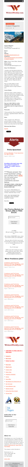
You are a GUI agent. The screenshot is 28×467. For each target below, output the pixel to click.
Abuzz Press (18, 445)
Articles (7, 376)
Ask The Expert (9, 384)
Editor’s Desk (8, 372)
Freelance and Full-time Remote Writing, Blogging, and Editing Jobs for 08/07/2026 (13, 285)
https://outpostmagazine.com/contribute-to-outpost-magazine (13, 58)
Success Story (9, 393)
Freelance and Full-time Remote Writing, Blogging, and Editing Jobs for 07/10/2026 (13, 328)
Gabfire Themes (14, 466)
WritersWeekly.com (16, 463)
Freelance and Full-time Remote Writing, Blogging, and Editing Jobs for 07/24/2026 (13, 307)
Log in (7, 464)
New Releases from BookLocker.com (13, 381)
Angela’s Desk (9, 369)
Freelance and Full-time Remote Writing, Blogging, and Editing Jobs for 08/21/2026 (13, 264)
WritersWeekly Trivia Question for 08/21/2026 (13, 153)
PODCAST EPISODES (10, 374)
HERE (20, 175)
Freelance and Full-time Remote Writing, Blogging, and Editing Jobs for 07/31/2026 (13, 296)
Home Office (8, 379)
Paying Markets (10, 23)
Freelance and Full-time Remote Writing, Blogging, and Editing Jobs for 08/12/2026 (13, 275)
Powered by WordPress (13, 464)
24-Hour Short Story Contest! (12, 391)
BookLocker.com (11, 445)
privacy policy (7, 459)
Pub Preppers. (7, 446)
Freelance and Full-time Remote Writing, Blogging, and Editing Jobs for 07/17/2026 (13, 317)
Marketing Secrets (9, 388)
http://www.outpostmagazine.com (11, 55)
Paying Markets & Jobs (11, 386)
